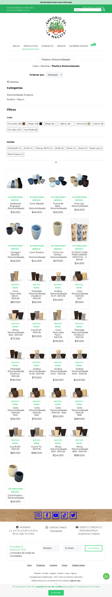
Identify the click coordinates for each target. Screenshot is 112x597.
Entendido (56, 593)
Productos (31, 46)
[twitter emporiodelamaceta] (73, 515)
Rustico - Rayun (15, 99)
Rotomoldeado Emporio (20, 95)
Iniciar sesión (99, 7)
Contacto (48, 46)
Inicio (16, 46)
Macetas (45, 66)
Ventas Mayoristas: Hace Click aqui (56, 2)
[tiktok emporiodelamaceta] (64, 515)
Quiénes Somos (78, 46)
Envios (61, 46)
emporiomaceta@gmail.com (18, 10)
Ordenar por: (37, 75)
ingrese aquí (75, 581)
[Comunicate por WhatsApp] (106, 576)
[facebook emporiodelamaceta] (47, 515)
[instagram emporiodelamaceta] (38, 515)
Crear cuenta (87, 7)
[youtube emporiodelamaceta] (55, 515)
